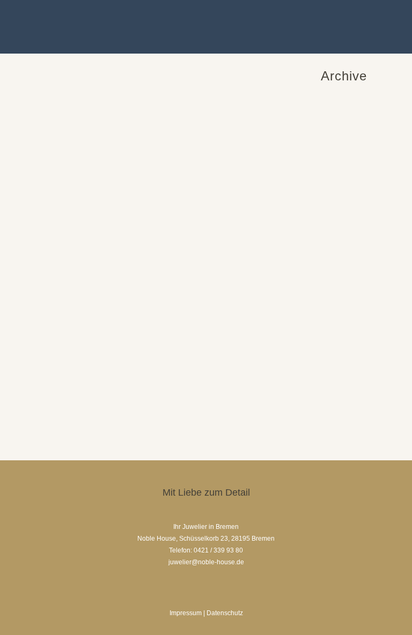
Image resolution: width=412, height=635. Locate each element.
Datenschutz (225, 613)
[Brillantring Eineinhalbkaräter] (120, 197)
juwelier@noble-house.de (206, 562)
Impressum (186, 613)
